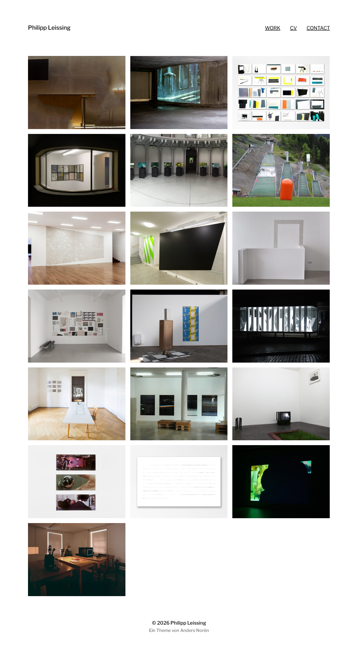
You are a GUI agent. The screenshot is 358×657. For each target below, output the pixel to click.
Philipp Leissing (49, 27)
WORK (272, 28)
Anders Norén (194, 630)
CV (293, 28)
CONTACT (318, 28)
